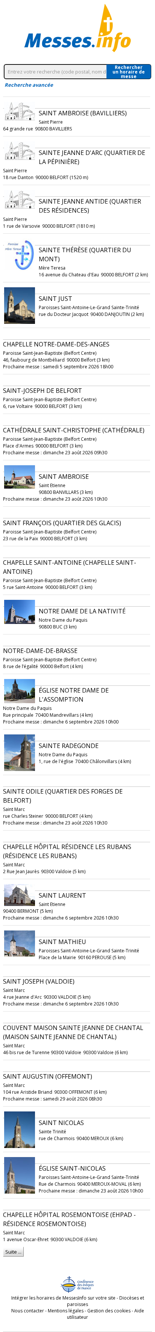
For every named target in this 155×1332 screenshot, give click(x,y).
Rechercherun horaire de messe (128, 71)
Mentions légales (66, 1310)
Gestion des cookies (109, 1310)
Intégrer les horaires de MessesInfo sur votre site (63, 1298)
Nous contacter (27, 1310)
